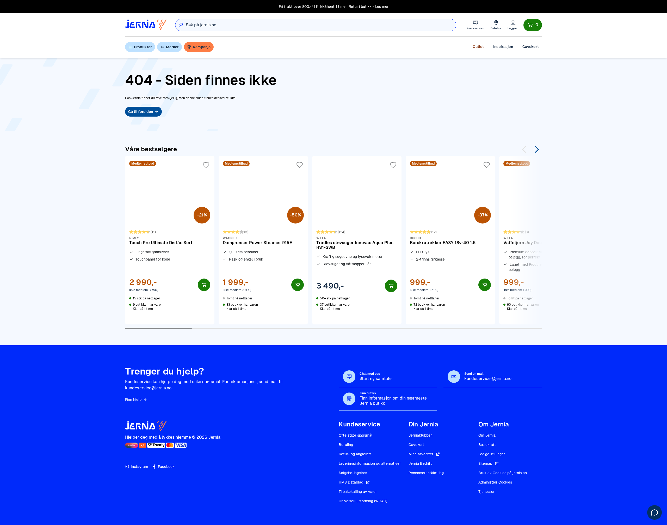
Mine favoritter (421, 454)
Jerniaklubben (421, 435)
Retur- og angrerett (355, 454)
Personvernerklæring (426, 473)
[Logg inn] (512, 24)
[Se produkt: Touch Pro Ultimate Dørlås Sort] (169, 240)
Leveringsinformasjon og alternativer (370, 463)
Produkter (143, 47)
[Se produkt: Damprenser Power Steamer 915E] (263, 240)
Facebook (166, 466)
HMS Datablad (351, 482)
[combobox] (321, 25)
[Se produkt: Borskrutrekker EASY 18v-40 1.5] (450, 240)
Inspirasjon (503, 47)
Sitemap (485, 463)
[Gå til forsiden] (146, 25)
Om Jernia (487, 435)
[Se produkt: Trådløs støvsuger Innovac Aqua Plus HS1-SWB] (357, 240)
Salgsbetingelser (353, 473)
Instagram (139, 466)
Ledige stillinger (491, 454)
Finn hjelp (133, 399)
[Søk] (180, 25)
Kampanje (202, 47)
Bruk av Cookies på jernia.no (502, 473)
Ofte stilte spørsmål (355, 435)
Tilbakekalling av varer (358, 491)
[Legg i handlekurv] (204, 285)
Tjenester (486, 491)
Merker (172, 47)
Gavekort (530, 47)
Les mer (381, 6)
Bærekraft (487, 444)
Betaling (346, 444)
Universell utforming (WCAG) (363, 501)
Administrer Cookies (495, 482)
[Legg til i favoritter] (206, 165)
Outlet (478, 47)
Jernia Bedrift (420, 463)
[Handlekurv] (532, 25)
